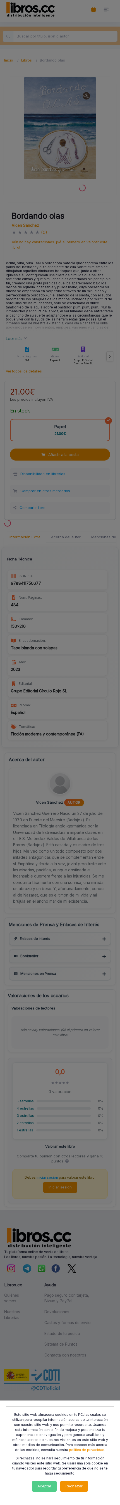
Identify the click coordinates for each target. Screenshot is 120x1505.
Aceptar (44, 1486)
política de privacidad (86, 1450)
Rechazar (74, 1486)
